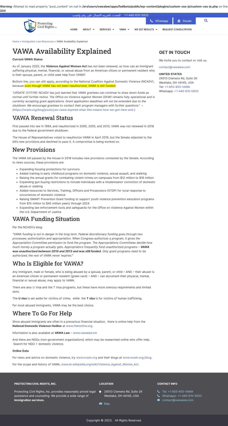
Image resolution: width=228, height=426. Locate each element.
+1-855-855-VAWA (177, 87)
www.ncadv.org (86, 357)
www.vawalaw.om (85, 333)
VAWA (122, 29)
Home (73, 29)
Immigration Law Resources (38, 41)
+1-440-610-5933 (186, 91)
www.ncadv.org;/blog (137, 357)
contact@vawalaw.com (174, 67)
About (87, 29)
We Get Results (144, 29)
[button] (206, 20)
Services (105, 29)
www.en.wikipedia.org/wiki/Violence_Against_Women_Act (99, 364)
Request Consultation (177, 29)
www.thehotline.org (79, 326)
